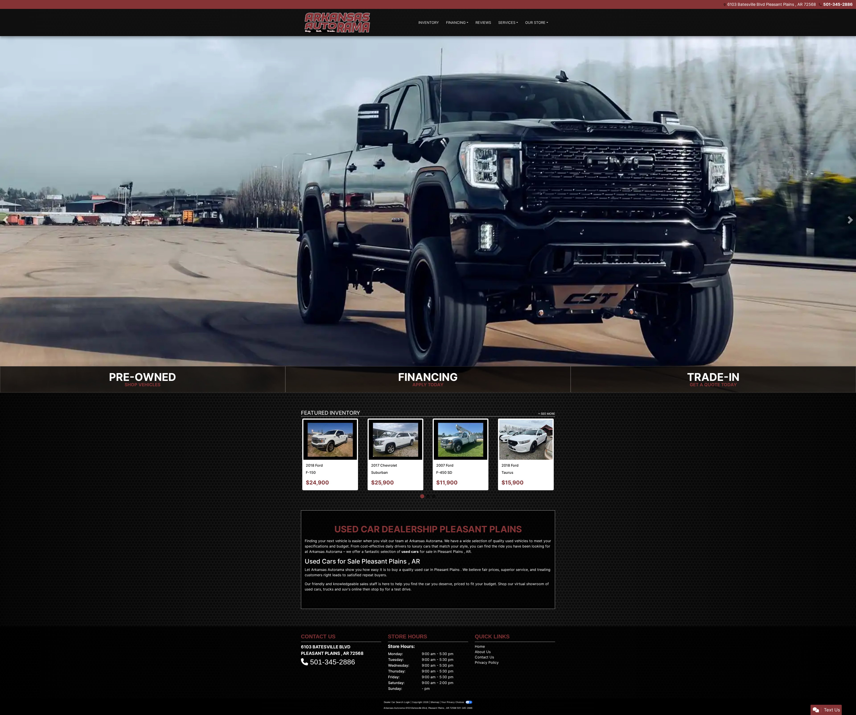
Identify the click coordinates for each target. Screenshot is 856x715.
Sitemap (434, 683)
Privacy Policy (487, 643)
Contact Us (484, 638)
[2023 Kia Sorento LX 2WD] (461, 430)
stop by (377, 570)
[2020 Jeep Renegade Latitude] (526, 430)
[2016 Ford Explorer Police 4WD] (395, 430)
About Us (483, 632)
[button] (5, 220)
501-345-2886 (838, 4)
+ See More (546, 413)
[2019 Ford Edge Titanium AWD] (330, 430)
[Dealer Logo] (337, 22)
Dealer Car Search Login (397, 683)
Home (480, 627)
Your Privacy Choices (453, 683)
